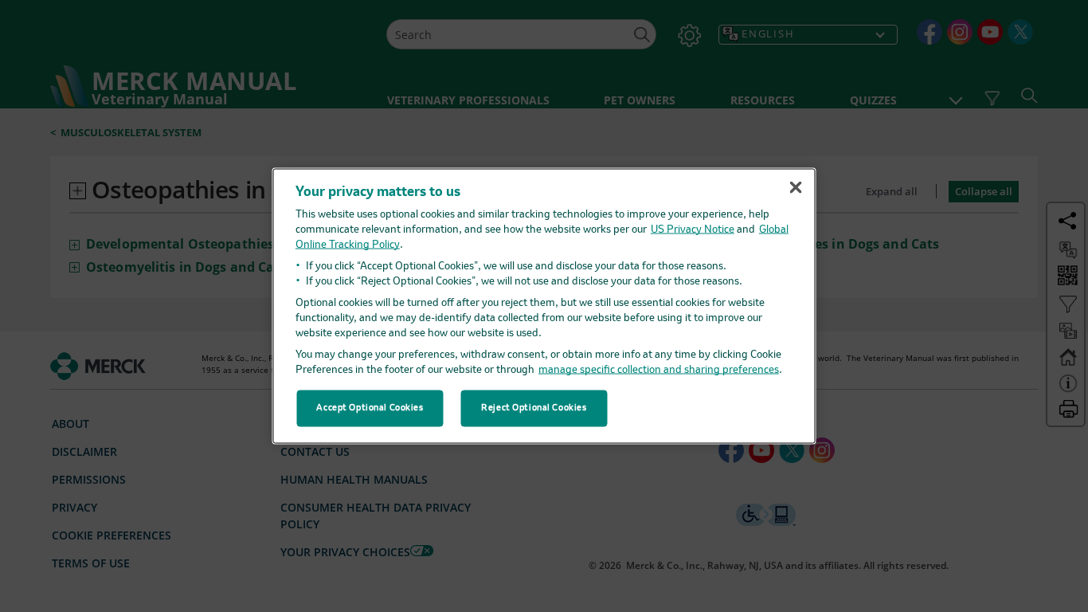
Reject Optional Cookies (533, 408)
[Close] (795, 187)
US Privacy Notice (692, 229)
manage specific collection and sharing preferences (658, 369)
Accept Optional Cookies (369, 408)
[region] (544, 306)
